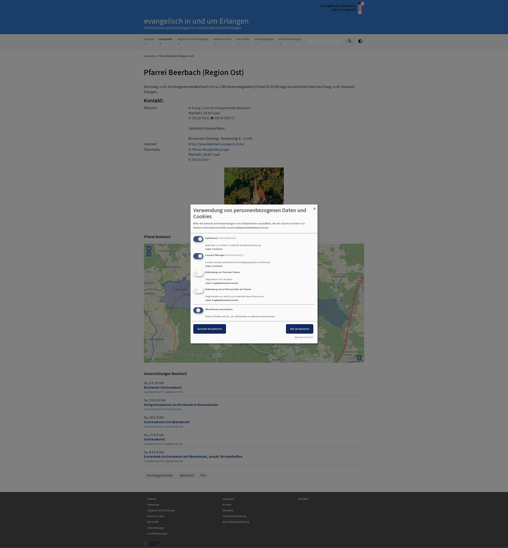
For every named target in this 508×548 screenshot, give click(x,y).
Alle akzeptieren (299, 329)
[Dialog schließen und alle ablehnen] (315, 207)
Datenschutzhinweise (248, 228)
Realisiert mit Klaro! (304, 337)
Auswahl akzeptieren (209, 329)
